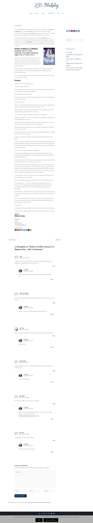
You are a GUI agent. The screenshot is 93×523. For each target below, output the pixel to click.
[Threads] (29, 230)
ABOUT (43, 13)
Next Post (59, 240)
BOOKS (36, 13)
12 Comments (18, 25)
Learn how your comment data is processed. (39, 502)
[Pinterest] (18, 230)
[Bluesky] (26, 230)
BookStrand (19, 223)
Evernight (33, 33)
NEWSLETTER (51, 13)
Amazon (30, 31)
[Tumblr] (16, 230)
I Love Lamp (69, 52)
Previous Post (12, 240)
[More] (31, 230)
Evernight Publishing (21, 225)
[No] (91, 519)
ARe (17, 221)
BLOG (58, 13)
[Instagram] (22, 230)
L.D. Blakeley (25, 269)
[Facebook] (24, 230)
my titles (29, 42)
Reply (53, 266)
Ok (39, 520)
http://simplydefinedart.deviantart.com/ (29, 416)
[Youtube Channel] (77, 31)
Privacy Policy (50, 520)
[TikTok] (74, 31)
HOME (31, 13)
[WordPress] (20, 230)
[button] (62, 13)
